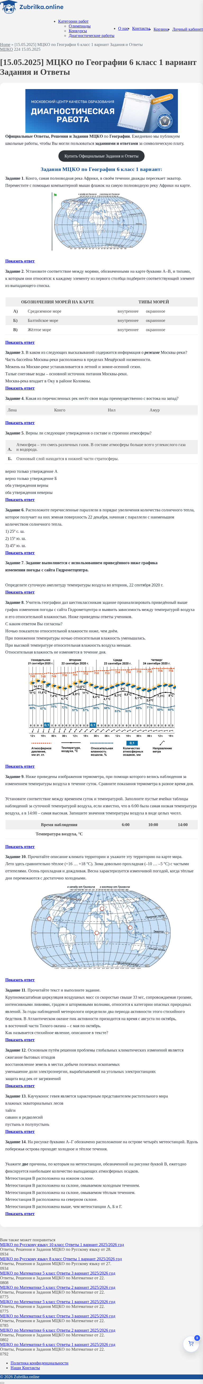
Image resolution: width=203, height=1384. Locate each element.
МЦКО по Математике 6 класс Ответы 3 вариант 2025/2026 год (57, 1316)
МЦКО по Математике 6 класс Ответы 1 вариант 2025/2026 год (57, 1344)
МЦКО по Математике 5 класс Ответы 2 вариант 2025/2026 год (57, 1287)
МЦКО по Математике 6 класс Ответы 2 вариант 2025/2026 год (57, 1330)
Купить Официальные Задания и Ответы (101, 156)
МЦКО (6, 49)
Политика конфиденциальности (39, 1363)
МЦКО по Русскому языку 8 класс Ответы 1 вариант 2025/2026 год (61, 1259)
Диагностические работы (91, 35)
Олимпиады (80, 26)
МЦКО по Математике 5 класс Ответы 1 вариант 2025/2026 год (57, 1301)
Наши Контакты (25, 1368)
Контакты (141, 28)
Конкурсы (78, 31)
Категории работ (73, 21)
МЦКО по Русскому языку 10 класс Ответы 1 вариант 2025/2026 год (62, 1244)
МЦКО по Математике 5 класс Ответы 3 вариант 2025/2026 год (57, 1273)
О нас (123, 28)
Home (5, 44)
